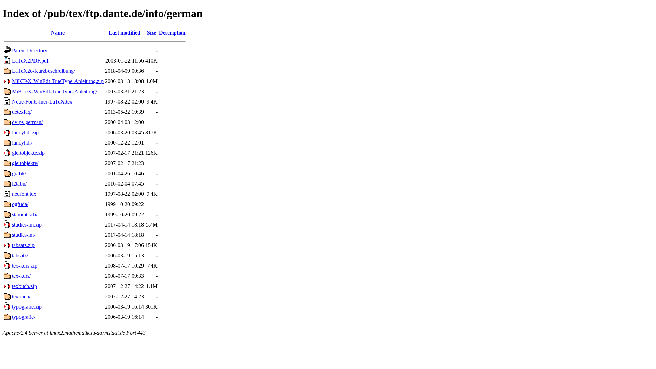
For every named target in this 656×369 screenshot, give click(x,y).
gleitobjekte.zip (28, 153)
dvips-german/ (27, 122)
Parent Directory (29, 50)
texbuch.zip (24, 286)
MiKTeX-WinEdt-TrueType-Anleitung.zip (58, 81)
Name (58, 33)
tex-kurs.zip (24, 266)
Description (172, 33)
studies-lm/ (23, 235)
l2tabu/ (19, 184)
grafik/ (19, 173)
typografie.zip (27, 307)
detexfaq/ (22, 112)
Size (151, 33)
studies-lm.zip (27, 225)
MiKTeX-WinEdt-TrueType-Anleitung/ (54, 91)
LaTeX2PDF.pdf (30, 61)
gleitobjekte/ (25, 163)
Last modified (124, 33)
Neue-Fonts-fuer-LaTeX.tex (42, 102)
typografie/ (23, 317)
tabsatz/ (20, 255)
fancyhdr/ (22, 143)
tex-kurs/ (21, 276)
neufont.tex (24, 194)
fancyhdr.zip (25, 132)
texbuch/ (21, 296)
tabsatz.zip (23, 245)
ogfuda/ (20, 204)
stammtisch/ (24, 214)
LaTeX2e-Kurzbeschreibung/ (43, 71)
